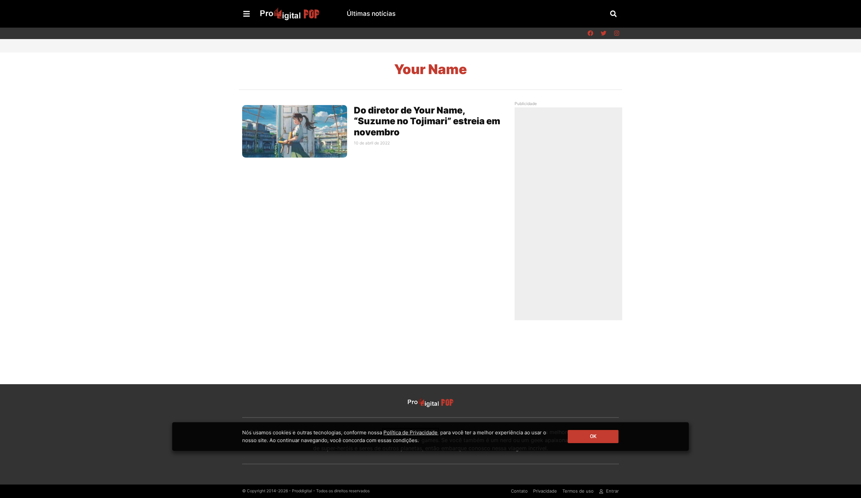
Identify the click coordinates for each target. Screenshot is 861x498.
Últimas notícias (371, 14)
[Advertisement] (570, 213)
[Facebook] (590, 33)
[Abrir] (246, 14)
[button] (613, 13)
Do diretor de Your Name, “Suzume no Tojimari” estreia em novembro (427, 121)
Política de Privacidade (410, 432)
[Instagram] (616, 33)
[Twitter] (603, 33)
